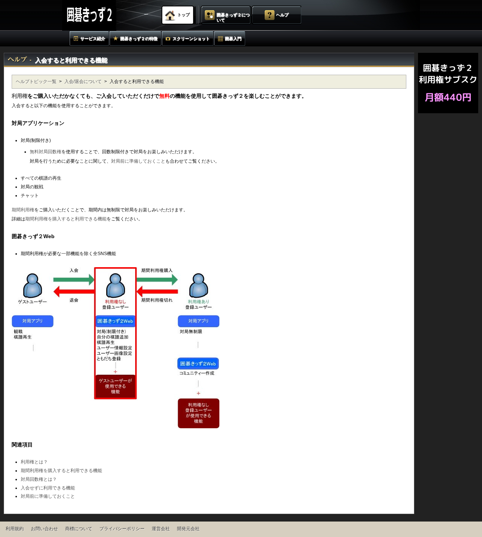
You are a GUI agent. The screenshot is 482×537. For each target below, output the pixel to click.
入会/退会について (83, 81)
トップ (183, 14)
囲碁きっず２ (108, 15)
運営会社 (161, 528)
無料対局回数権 (45, 151)
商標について (78, 528)
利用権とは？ (34, 462)
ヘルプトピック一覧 (36, 81)
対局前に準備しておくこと (138, 161)
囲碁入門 (233, 38)
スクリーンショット (191, 38)
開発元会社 (188, 528)
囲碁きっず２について (233, 17)
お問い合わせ (44, 528)
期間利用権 (23, 209)
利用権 (19, 96)
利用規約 (15, 528)
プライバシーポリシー (122, 528)
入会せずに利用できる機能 (48, 488)
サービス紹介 (92, 38)
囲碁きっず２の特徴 (138, 38)
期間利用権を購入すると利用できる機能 (66, 219)
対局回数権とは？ (39, 479)
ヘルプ (282, 14)
